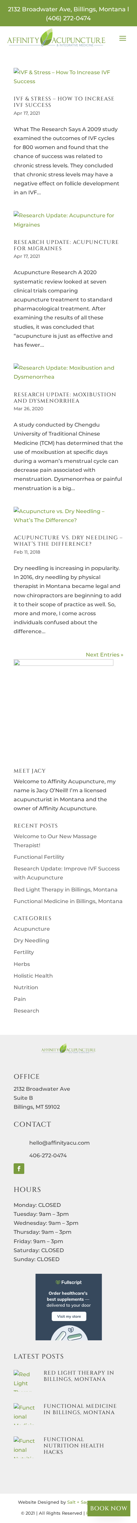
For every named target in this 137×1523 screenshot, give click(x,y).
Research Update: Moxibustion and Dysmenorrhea (65, 398)
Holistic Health (33, 976)
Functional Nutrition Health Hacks (74, 1446)
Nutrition (26, 987)
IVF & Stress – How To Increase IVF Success (64, 102)
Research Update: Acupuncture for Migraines (66, 245)
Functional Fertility (39, 857)
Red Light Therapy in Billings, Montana (66, 889)
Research (26, 1011)
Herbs (22, 964)
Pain (20, 999)
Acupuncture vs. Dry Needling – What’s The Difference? (68, 541)
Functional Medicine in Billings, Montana (68, 901)
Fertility (24, 952)
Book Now (108, 1508)
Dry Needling (31, 940)
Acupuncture (32, 929)
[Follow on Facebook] (19, 1168)
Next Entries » (104, 655)
